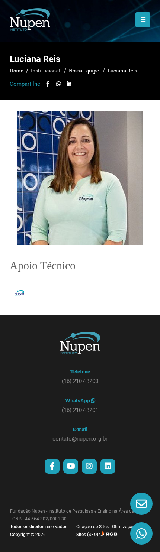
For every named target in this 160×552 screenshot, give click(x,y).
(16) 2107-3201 (80, 410)
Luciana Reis (122, 70)
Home (16, 70)
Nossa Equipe (84, 70)
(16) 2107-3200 (80, 381)
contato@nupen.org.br (80, 438)
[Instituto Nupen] (30, 19)
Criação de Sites (92, 526)
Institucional (46, 70)
